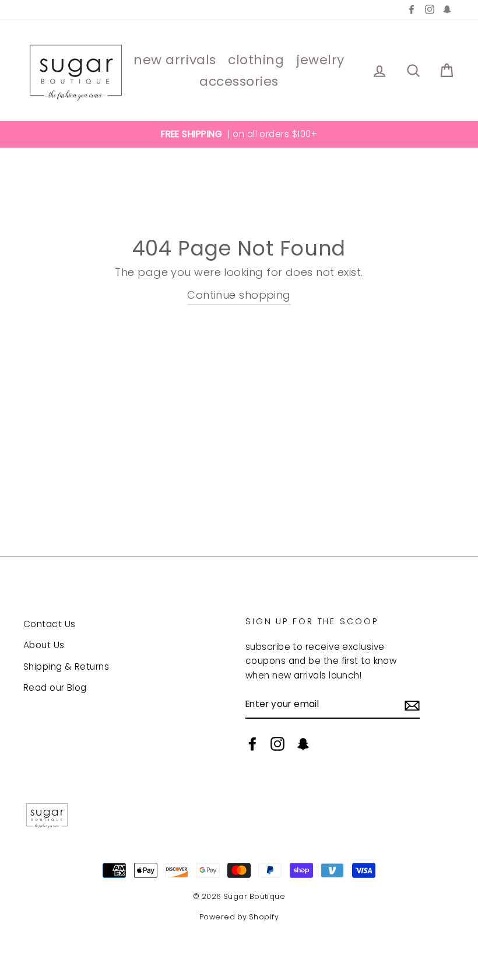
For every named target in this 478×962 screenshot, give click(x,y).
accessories (239, 81)
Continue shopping (239, 295)
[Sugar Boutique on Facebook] (252, 743)
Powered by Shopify (239, 917)
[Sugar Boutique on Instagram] (277, 743)
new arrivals (174, 60)
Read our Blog (55, 687)
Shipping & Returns (66, 666)
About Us (44, 645)
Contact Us (49, 624)
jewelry (320, 60)
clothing (256, 60)
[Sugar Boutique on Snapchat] (303, 743)
